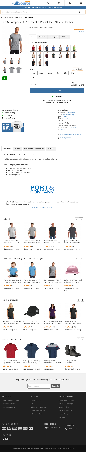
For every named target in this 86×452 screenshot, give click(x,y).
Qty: (31, 84)
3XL (72, 73)
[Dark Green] (53, 55)
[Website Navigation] (81, 3)
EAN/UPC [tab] (51, 148)
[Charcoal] (74, 55)
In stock (57, 96)
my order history (9, 404)
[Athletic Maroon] (47, 55)
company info (35, 400)
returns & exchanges (66, 404)
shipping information (66, 400)
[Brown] (67, 55)
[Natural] (33, 55)
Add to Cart (56, 91)
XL (58, 73)
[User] (70, 3)
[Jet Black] (33, 62)
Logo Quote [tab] (54, 37)
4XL (33, 77)
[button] (77, 219)
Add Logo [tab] (65, 37)
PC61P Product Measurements (70, 135)
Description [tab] (7, 148)
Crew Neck (65, 119)
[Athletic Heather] (40, 55)
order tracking (64, 407)
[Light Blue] (67, 48)
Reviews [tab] (17, 148)
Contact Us (70, 425)
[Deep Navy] (47, 62)
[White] (60, 55)
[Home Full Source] (1, 17)
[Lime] (74, 48)
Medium (41, 73)
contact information (38, 410)
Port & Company (68, 115)
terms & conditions (65, 410)
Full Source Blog (36, 414)
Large (50, 73)
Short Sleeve (72, 127)
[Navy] (47, 48)
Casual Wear (8, 17)
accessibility (63, 417)
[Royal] (53, 48)
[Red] (33, 48)
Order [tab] (33, 37)
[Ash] (60, 48)
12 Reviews (80, 32)
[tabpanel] (56, 73)
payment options (9, 407)
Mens (63, 129)
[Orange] (40, 48)
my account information (11, 400)
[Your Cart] (59, 3)
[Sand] (40, 62)
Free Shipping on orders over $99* (43, 7)
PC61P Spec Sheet (66, 138)
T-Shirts (64, 117)
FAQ (32, 404)
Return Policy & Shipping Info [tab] (34, 148)
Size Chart (78, 69)
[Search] (79, 12)
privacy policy (63, 414)
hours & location (39, 407)
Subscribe (55, 386)
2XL (65, 73)
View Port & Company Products (42, 208)
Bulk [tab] (42, 37)
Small (33, 73)
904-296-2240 (72, 429)
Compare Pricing (9, 118)
